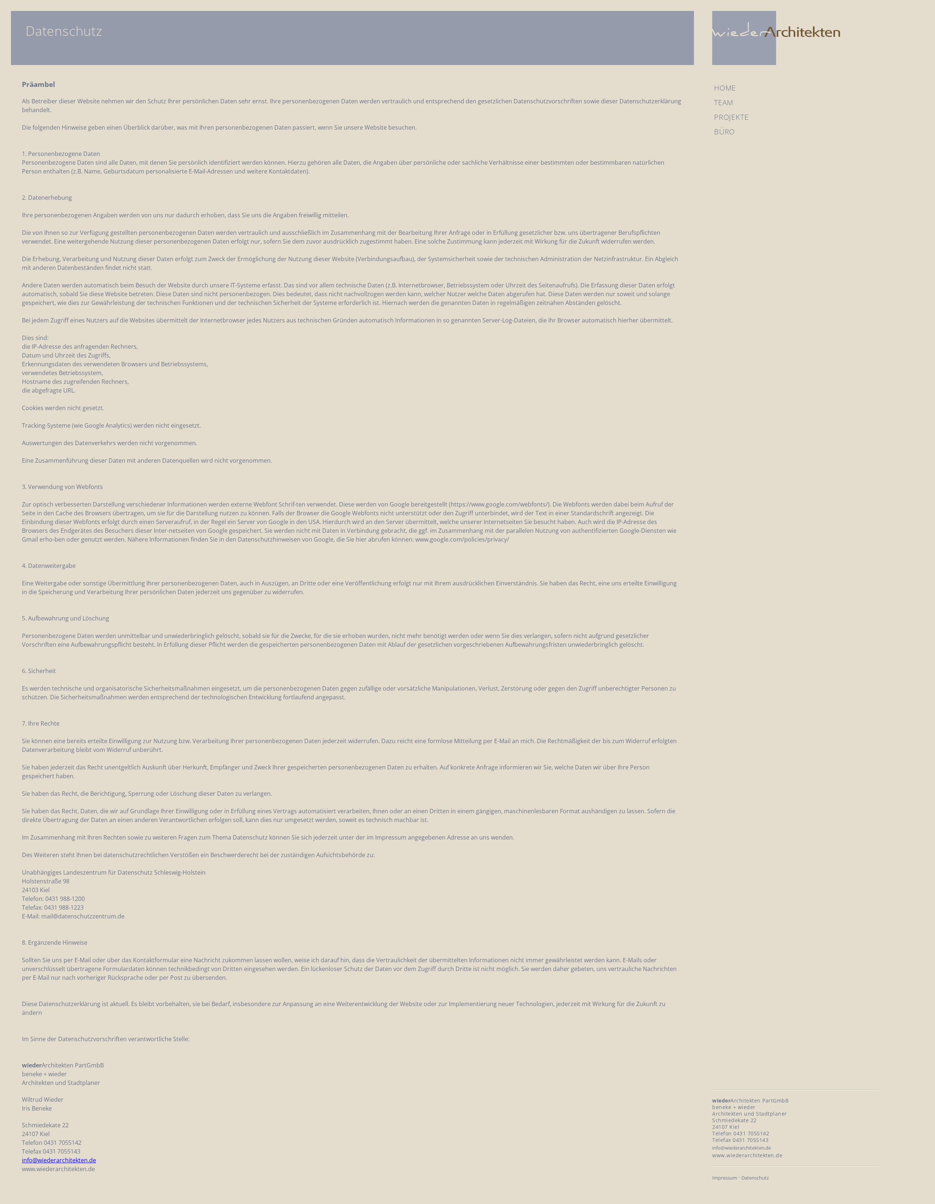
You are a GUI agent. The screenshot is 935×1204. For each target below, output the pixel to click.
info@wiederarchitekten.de (59, 1160)
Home (725, 88)
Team (723, 102)
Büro (724, 132)
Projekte (731, 117)
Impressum (724, 1177)
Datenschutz (755, 1177)
